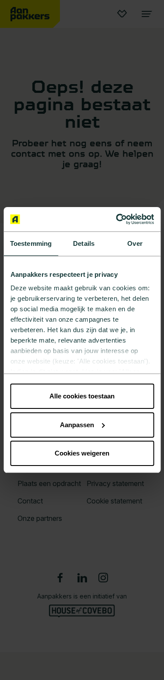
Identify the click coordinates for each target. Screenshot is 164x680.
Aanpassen (77, 424)
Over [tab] (134, 243)
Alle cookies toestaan (82, 396)
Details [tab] (83, 243)
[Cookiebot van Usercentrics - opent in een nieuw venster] (117, 219)
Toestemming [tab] (31, 243)
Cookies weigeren (82, 453)
